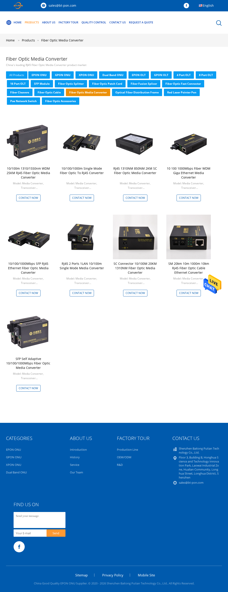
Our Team (76, 472)
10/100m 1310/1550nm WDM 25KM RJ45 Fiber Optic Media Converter (28, 172)
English (208, 5)
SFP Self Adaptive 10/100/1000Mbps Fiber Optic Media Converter (28, 363)
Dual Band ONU (112, 75)
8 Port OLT (206, 75)
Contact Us (117, 22)
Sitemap (81, 575)
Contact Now (28, 198)
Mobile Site (146, 575)
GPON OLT (161, 75)
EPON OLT (139, 75)
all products (16, 75)
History (75, 457)
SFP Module (42, 84)
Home (18, 22)
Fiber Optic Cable (49, 92)
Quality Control (93, 22)
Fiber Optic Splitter (71, 84)
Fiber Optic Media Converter (62, 40)
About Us (48, 22)
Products (32, 22)
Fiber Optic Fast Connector (183, 84)
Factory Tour (68, 22)
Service (74, 465)
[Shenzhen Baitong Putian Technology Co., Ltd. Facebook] (187, 5)
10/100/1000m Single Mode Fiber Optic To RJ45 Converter (82, 170)
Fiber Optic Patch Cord (107, 84)
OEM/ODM (124, 457)
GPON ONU (62, 75)
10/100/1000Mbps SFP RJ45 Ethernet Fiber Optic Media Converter (28, 268)
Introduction (78, 450)
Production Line (127, 450)
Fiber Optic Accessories (60, 101)
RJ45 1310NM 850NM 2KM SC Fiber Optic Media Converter (135, 170)
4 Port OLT (184, 75)
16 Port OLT (18, 84)
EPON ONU (39, 75)
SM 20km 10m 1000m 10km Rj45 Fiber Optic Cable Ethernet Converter (188, 268)
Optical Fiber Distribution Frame (137, 92)
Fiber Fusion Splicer (144, 84)
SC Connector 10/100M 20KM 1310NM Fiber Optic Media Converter (135, 268)
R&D (120, 465)
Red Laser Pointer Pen (181, 92)
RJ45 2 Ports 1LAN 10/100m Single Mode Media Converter (82, 265)
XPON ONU (86, 75)
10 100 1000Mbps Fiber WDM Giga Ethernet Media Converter (188, 172)
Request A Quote (141, 22)
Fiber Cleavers (19, 92)
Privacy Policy (112, 575)
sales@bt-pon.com (62, 5)
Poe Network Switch (23, 101)
